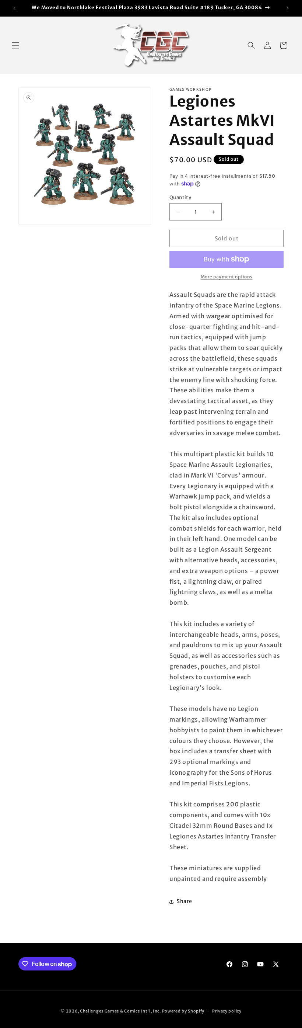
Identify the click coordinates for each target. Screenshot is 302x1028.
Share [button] (184, 901)
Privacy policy (227, 1011)
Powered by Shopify (183, 1011)
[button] (15, 45)
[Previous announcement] (14, 8)
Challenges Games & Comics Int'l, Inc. (120, 1011)
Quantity (180, 197)
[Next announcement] (288, 8)
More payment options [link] (227, 276)
